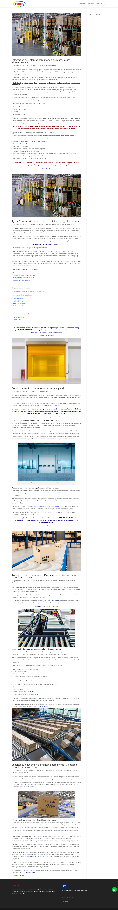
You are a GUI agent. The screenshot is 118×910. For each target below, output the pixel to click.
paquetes (35, 694)
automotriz (31, 691)
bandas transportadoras (41, 506)
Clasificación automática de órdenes (24, 275)
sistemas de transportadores (33, 838)
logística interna (54, 601)
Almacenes (34, 65)
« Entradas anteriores (18, 875)
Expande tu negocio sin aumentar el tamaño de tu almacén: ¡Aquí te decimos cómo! (45, 766)
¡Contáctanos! (30, 787)
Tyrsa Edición (17, 65)
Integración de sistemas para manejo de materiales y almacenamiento (41, 61)
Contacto (99, 4)
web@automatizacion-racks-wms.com (74, 891)
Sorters (26, 772)
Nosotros (91, 4)
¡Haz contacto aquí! (46, 168)
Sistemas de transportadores (21, 280)
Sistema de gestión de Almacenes (49, 224)
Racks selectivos (18, 301)
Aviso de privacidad (67, 897)
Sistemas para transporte (67, 224)
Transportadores (17, 583)
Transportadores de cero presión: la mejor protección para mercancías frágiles (44, 576)
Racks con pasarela (19, 303)
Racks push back (18, 306)
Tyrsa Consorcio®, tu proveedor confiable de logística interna (45, 221)
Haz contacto (44, 706)
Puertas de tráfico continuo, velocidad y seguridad (39, 388)
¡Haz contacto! (46, 526)
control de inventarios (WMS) (33, 856)
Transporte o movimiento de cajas (23, 278)
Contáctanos (37, 606)
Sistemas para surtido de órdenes (23, 273)
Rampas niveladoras (19, 317)
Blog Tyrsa (82, 4)
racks (32, 506)
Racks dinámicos (18, 298)
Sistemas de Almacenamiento (47, 65)
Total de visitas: (94, 15)
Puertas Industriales (45, 391)
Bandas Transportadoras (46, 770)
